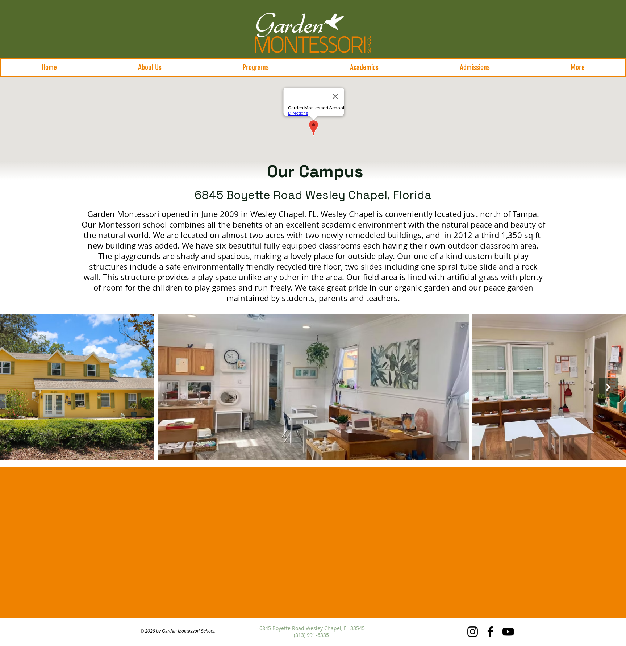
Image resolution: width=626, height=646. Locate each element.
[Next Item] (608, 387)
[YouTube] (508, 632)
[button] (149, 67)
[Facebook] (490, 632)
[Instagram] (473, 632)
